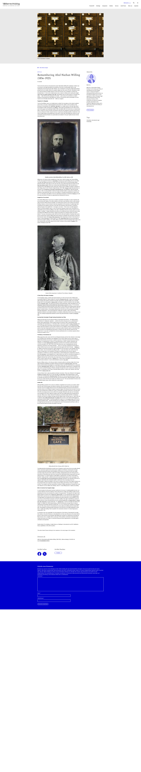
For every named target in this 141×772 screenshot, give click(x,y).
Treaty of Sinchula (73, 323)
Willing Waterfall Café (49, 397)
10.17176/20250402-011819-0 (43, 540)
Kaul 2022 (63, 374)
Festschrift (91, 6)
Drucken (58, 552)
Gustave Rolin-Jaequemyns (54, 217)
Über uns (130, 6)
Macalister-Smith (45, 366)
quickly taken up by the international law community (52, 478)
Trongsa (47, 387)
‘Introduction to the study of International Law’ (53, 189)
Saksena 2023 (54, 302)
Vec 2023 (66, 359)
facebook (39, 554)
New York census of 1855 (42, 185)
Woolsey (66, 188)
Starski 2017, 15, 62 (46, 501)
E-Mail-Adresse (40, 598)
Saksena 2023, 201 (46, 370)
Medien (111, 6)
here (58, 374)
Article (39, 72)
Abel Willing (55, 180)
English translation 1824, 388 (50, 94)
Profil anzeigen (90, 110)
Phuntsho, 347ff (44, 303)
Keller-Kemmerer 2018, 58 (52, 342)
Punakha (73, 221)
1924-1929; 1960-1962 (55, 106)
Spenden (136, 6)
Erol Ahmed (43, 58)
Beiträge (98, 6)
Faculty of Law (70, 399)
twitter (45, 554)
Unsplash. (48, 58)
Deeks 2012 (54, 494)
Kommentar (40, 576)
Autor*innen (123, 6)
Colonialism (89, 120)
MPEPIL (56, 107)
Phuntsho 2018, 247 (64, 299)
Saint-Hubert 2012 (64, 218)
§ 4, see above (43, 354)
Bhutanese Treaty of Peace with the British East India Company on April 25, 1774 (54, 305)
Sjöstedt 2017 (60, 501)
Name (39, 593)
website (57, 397)
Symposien (104, 6)
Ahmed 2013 (75, 496)
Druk (76, 397)
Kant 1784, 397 (41, 94)
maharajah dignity (68, 363)
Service (116, 6)
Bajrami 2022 (59, 494)
